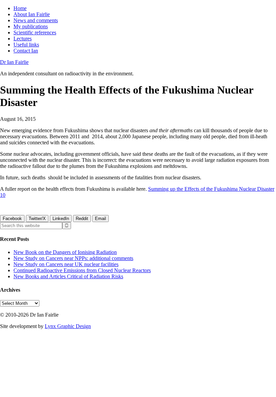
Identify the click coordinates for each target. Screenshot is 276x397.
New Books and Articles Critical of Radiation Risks (68, 276)
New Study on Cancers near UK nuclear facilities (65, 264)
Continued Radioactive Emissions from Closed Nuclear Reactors (82, 270)
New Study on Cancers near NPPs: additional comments (73, 258)
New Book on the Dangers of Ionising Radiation (65, 252)
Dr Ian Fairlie (14, 62)
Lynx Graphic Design (68, 326)
